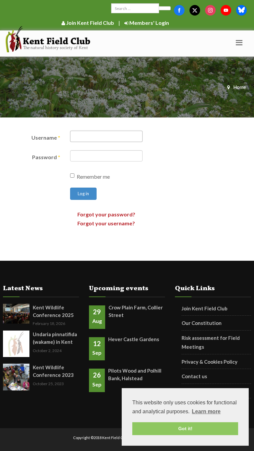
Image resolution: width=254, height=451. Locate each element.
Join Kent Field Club (89, 23)
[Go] (165, 8)
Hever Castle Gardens (133, 339)
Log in (83, 193)
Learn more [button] (206, 411)
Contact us (194, 376)
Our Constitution (202, 323)
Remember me (93, 176)
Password (46, 157)
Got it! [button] (185, 428)
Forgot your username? (106, 223)
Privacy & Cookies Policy (209, 362)
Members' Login (148, 23)
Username (45, 137)
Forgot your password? (106, 214)
